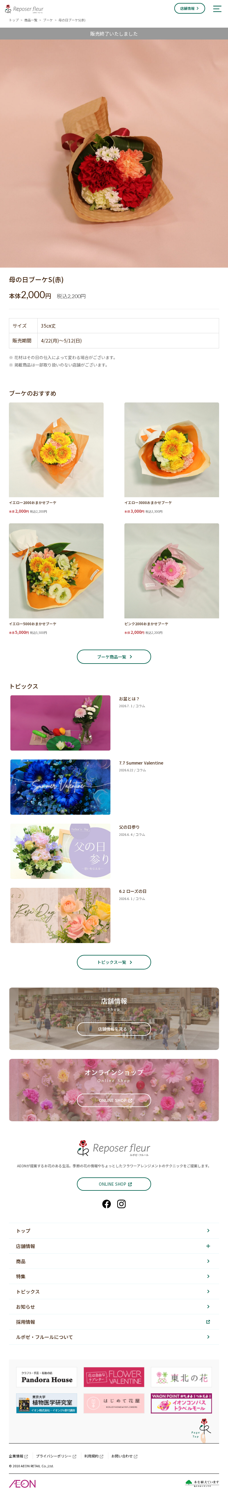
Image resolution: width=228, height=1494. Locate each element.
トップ (14, 20)
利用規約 (91, 1455)
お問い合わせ (122, 1455)
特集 (21, 1276)
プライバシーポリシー (54, 1455)
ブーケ (48, 20)
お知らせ (25, 1306)
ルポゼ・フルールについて (44, 1336)
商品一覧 (30, 20)
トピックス (28, 1291)
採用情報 (25, 1321)
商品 (21, 1261)
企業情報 (16, 1455)
